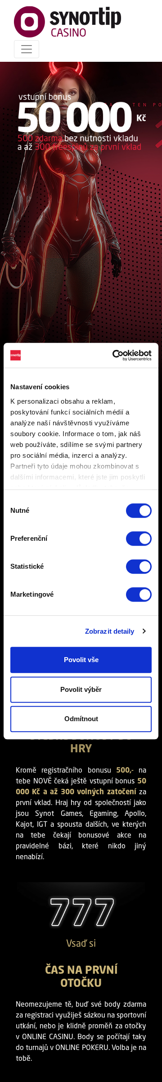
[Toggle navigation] (26, 49)
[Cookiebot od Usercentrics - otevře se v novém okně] (114, 355)
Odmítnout (81, 719)
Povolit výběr (81, 689)
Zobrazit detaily (110, 631)
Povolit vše (81, 659)
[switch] (139, 538)
